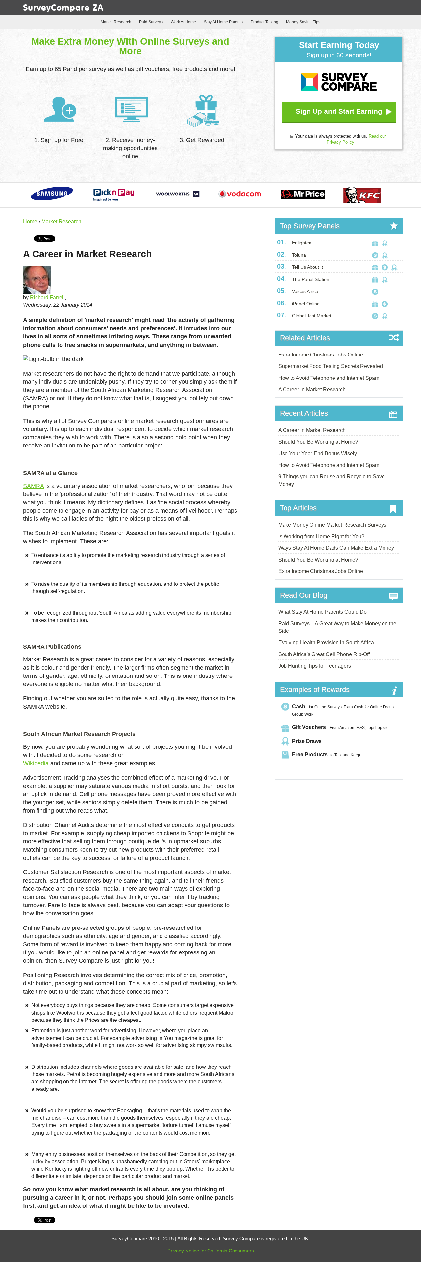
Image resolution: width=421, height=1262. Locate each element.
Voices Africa (305, 291)
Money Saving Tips (303, 22)
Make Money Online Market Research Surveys (332, 525)
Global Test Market (311, 315)
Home (30, 221)
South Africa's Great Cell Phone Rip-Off (324, 654)
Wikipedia (36, 763)
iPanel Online (306, 303)
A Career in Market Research (312, 389)
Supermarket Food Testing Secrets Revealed (330, 366)
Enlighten (301, 242)
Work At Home (183, 22)
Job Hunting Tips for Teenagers (314, 666)
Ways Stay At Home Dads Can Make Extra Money (336, 548)
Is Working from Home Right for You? (321, 536)
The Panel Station (310, 279)
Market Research (116, 22)
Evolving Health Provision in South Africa (326, 642)
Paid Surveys (151, 22)
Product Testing (264, 22)
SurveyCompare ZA (63, 8)
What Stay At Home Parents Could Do (322, 612)
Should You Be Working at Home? (318, 442)
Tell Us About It (307, 267)
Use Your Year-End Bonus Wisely (317, 453)
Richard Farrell (47, 297)
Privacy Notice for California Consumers (210, 1250)
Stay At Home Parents (223, 22)
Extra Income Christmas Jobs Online (320, 354)
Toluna (299, 255)
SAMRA (33, 486)
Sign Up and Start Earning (339, 111)
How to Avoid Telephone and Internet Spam (328, 378)
